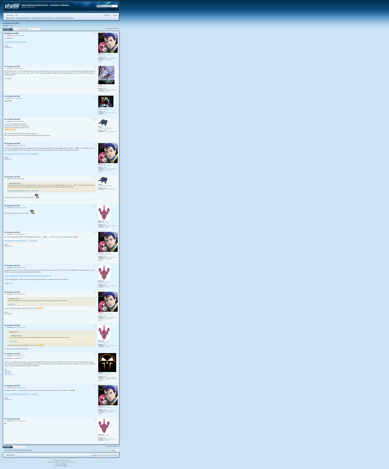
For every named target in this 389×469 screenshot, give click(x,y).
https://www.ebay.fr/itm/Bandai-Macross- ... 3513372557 (20, 240)
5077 (105, 376)
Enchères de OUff (11, 23)
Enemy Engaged (8, 374)
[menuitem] (15, 15)
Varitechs (100, 53)
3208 (105, 57)
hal (99, 108)
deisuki (100, 126)
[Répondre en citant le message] (95, 33)
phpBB (56, 462)
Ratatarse (100, 372)
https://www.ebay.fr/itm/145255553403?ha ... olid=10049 (20, 394)
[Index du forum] (12, 6)
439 (105, 224)
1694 (105, 130)
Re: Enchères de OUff (12, 66)
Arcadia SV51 (8, 283)
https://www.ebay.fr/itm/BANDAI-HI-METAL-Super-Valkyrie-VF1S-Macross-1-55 (27, 275)
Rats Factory (7, 371)
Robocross (101, 221)
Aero (55, 460)
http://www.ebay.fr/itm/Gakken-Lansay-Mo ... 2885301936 (21, 154)
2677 (105, 88)
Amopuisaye (7, 372)
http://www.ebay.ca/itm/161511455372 (15, 42)
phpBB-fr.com (64, 464)
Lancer (11, 25)
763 (105, 111)
